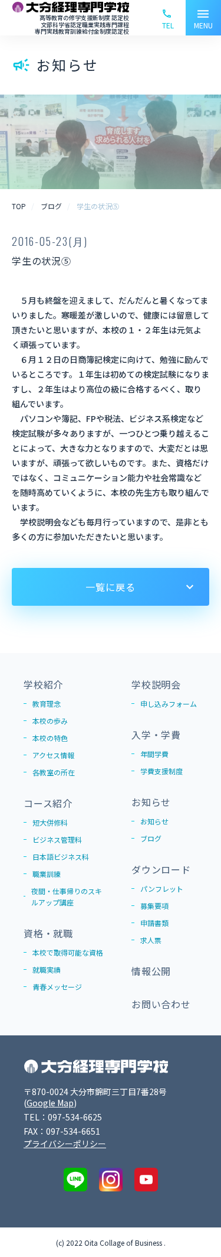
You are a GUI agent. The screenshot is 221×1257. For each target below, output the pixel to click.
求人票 (150, 940)
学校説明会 (156, 684)
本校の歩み (50, 721)
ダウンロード (161, 869)
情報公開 (151, 971)
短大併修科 (50, 822)
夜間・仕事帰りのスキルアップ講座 (66, 896)
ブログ (150, 838)
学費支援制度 (161, 771)
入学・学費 (156, 734)
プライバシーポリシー (65, 1143)
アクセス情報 (53, 755)
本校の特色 (50, 738)
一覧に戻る (110, 587)
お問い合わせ (161, 1004)
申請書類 (154, 923)
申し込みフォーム (168, 704)
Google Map (50, 1103)
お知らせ (151, 802)
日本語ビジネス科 (60, 857)
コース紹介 (48, 803)
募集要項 (154, 906)
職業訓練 (46, 874)
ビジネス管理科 (57, 839)
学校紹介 (43, 684)
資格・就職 (48, 933)
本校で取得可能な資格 (67, 952)
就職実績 (46, 969)
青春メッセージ (57, 987)
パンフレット (161, 889)
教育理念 (46, 704)
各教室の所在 (53, 772)
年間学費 (154, 754)
